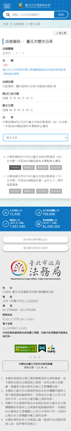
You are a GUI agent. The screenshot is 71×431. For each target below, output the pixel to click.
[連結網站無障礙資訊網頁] (26, 349)
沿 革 (7, 117)
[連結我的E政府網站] (42, 349)
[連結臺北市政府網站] (51, 349)
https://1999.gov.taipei (18, 318)
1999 (5, 300)
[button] (60, 33)
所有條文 (15, 167)
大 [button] (39, 357)
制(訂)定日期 (10, 93)
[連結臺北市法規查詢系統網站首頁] (34, 5)
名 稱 (7, 60)
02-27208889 (29, 300)
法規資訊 (18, 24)
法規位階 (7, 81)
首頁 (5, 24)
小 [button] (30, 357)
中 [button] (34, 357)
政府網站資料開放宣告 (35, 239)
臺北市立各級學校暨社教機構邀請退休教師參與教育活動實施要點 (34, 71)
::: (2, 22)
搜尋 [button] (61, 14)
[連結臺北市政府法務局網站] (35, 270)
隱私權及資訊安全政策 (35, 248)
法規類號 (7, 48)
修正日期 (7, 105)
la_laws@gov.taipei (15, 327)
